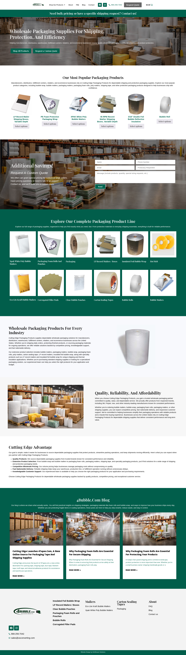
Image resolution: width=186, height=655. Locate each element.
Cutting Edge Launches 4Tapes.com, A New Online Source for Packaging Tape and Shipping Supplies (36, 554)
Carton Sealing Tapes (127, 603)
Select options (21, 126)
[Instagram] (105, 5)
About (153, 602)
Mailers (90, 602)
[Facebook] (100, 5)
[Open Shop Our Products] (64, 5)
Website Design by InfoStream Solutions (93, 652)
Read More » (18, 576)
